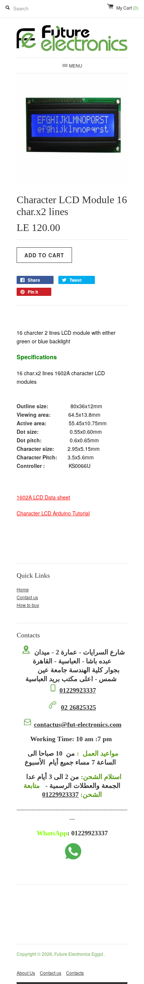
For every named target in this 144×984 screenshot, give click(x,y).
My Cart (127, 7)
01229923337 (77, 690)
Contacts (75, 973)
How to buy (28, 605)
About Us (26, 973)
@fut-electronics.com (77, 724)
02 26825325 (78, 707)
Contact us (27, 597)
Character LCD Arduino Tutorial (53, 513)
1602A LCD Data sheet (43, 497)
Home (23, 589)
